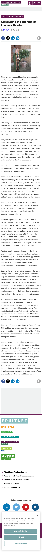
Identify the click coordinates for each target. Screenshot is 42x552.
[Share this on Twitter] (8, 38)
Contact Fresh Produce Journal (16, 479)
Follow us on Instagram (35, 507)
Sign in (12, 33)
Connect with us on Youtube (25, 507)
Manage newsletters (12, 487)
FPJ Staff (6, 30)
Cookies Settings (21, 543)
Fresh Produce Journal (13, 16)
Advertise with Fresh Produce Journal (18, 476)
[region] (21, 531)
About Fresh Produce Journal (15, 472)
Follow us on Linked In (6, 507)
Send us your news (11, 483)
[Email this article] (18, 38)
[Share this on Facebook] (3, 38)
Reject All (20, 537)
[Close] (37, 515)
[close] (40, 33)
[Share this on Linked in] (13, 38)
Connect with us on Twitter (16, 507)
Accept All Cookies (20, 531)
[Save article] (39, 38)
